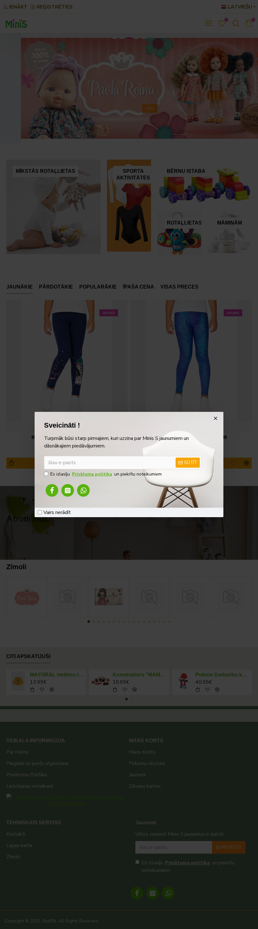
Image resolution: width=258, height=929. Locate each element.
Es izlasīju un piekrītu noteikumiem (106, 474)
